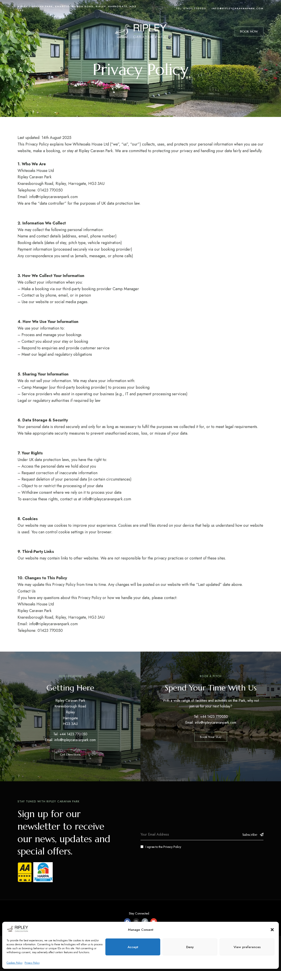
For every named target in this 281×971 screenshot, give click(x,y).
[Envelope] (153, 921)
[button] (272, 929)
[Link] (145, 921)
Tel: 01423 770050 (191, 8)
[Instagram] (136, 921)
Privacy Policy (32, 963)
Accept (133, 947)
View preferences (247, 947)
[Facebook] (127, 921)
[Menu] (21, 31)
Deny (190, 947)
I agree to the (163, 847)
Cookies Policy (14, 963)
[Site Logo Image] (140, 31)
